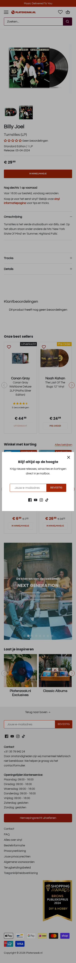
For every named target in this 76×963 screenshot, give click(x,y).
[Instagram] (41, 500)
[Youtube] (35, 500)
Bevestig (56, 487)
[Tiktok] (47, 500)
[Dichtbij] (68, 457)
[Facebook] (30, 500)
